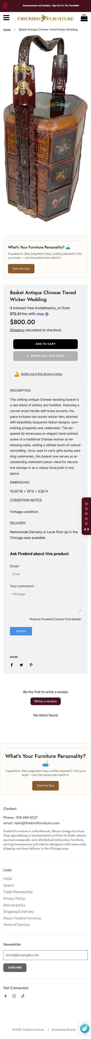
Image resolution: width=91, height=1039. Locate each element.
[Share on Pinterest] (31, 664)
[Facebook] (5, 997)
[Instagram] (14, 997)
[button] (86, 516)
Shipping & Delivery (18, 911)
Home (7, 29)
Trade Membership (17, 892)
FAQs (7, 879)
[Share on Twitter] (21, 664)
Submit (21, 631)
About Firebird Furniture (22, 918)
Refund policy (14, 905)
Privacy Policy (14, 898)
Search (8, 885)
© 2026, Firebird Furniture (28, 1029)
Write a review (45, 701)
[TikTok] (23, 997)
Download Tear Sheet (48, 355)
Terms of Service (16, 925)
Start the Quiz (21, 268)
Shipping (17, 330)
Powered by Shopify (64, 1029)
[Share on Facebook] (13, 664)
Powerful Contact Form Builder (61, 619)
